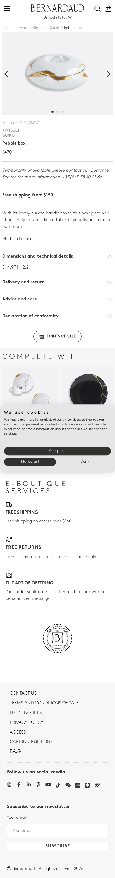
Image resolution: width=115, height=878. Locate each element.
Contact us (23, 693)
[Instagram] (9, 784)
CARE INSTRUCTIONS (31, 742)
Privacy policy (26, 723)
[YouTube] (48, 784)
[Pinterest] (38, 784)
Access (18, 732)
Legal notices (26, 713)
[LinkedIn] (28, 784)
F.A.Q (15, 751)
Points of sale (61, 336)
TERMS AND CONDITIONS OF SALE (44, 703)
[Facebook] (19, 784)
